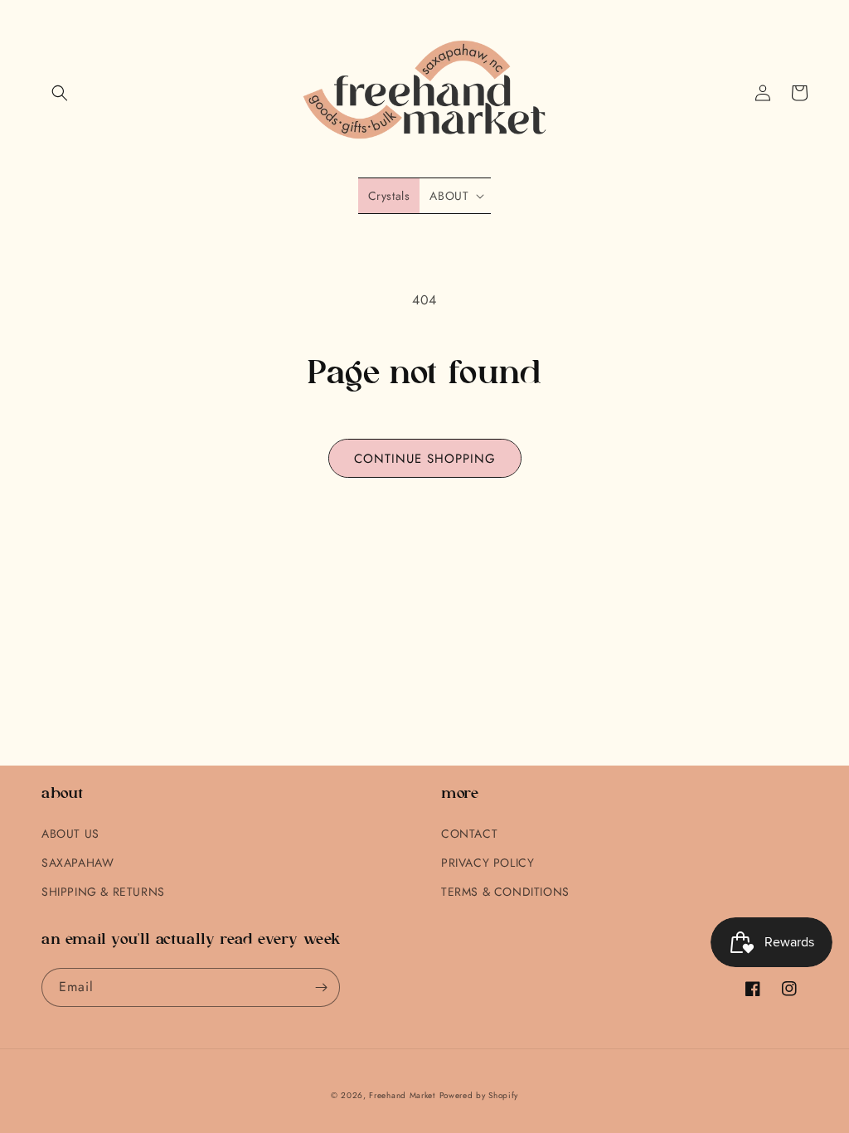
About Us (70, 833)
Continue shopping (425, 459)
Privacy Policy (487, 862)
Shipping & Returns (103, 891)
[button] (59, 93)
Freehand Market (402, 1095)
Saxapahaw (77, 862)
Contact (469, 833)
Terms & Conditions (505, 891)
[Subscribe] (321, 987)
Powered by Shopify (479, 1095)
